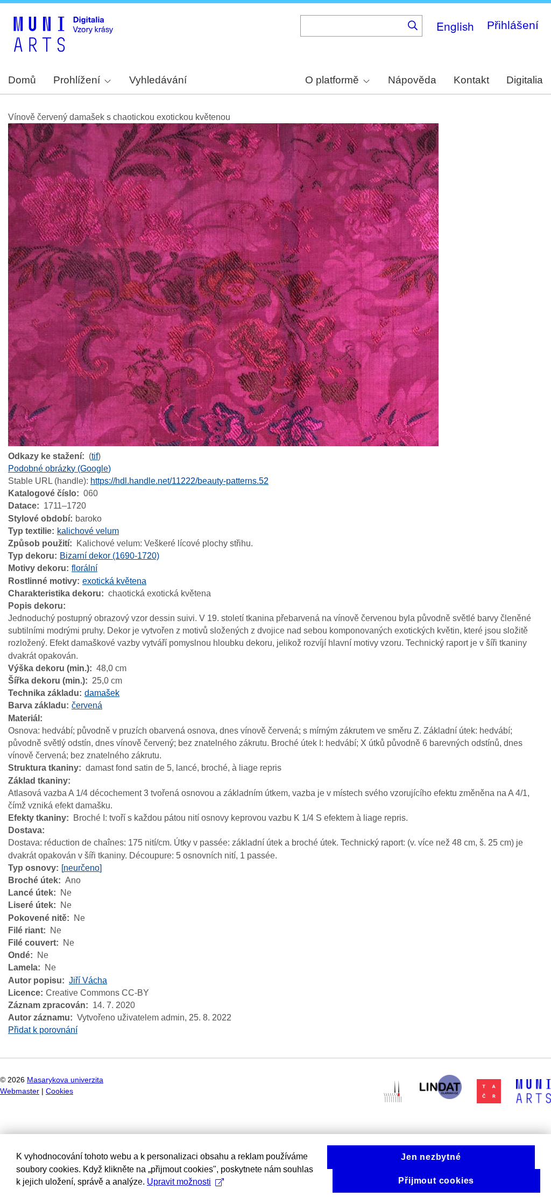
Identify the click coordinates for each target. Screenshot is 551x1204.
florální (84, 568)
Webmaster (19, 1091)
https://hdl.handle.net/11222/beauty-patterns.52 (179, 480)
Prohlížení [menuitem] (76, 80)
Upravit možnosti (179, 1181)
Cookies (59, 1091)
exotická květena (114, 581)
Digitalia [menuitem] (524, 80)
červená (87, 705)
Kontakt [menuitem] (471, 80)
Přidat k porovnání (42, 1029)
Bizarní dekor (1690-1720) (109, 555)
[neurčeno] (81, 867)
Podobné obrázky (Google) (59, 468)
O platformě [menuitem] (332, 80)
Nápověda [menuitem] (412, 80)
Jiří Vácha (88, 980)
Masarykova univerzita (65, 1080)
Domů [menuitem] (22, 80)
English (455, 26)
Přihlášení (513, 25)
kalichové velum (88, 531)
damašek (101, 693)
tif (94, 456)
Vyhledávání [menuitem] (158, 80)
